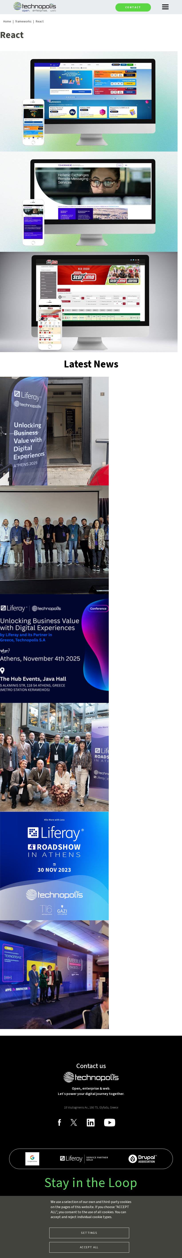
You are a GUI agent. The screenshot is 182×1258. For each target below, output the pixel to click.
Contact (133, 7)
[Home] (34, 6)
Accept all (89, 1247)
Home (7, 21)
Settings (89, 1233)
